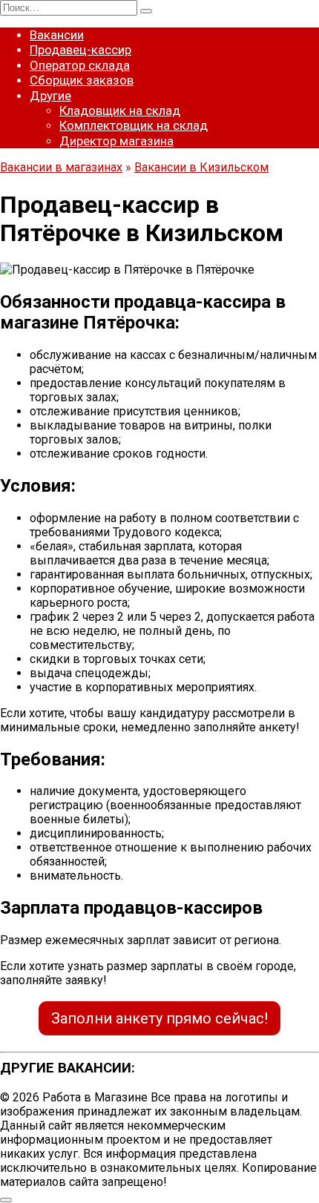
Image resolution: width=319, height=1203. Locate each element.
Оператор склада (80, 65)
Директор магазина (116, 141)
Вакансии (57, 34)
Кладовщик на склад (119, 110)
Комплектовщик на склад (133, 125)
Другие (50, 95)
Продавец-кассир (80, 49)
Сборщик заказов (82, 80)
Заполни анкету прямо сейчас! (159, 1018)
